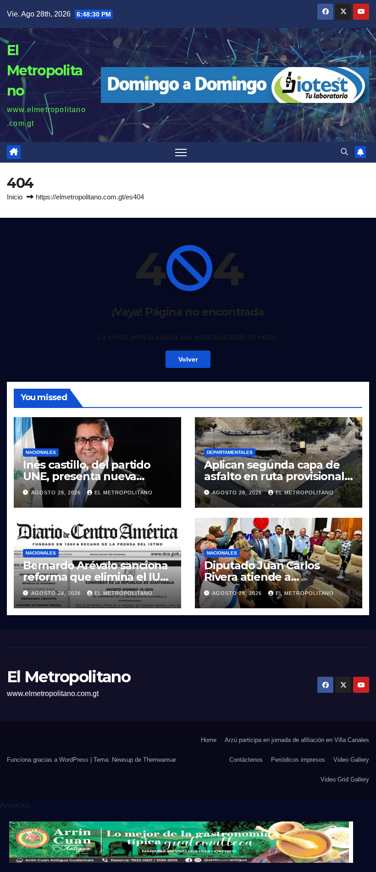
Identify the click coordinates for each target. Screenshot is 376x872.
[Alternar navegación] (181, 152)
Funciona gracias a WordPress (48, 759)
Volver (188, 359)
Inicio (14, 197)
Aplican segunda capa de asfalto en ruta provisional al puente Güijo (274, 476)
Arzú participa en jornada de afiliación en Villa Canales (297, 739)
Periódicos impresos (298, 759)
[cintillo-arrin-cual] (181, 842)
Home (208, 739)
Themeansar (159, 759)
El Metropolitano (44, 70)
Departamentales (230, 452)
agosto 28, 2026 (57, 492)
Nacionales (41, 452)
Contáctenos (246, 759)
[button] (344, 152)
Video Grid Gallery (345, 779)
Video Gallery (351, 759)
